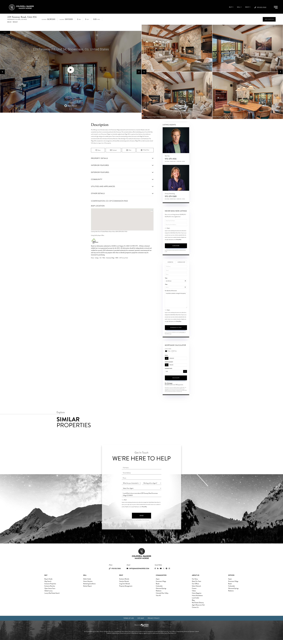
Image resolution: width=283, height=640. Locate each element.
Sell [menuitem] (238, 7)
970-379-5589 (171, 196)
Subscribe (175, 246)
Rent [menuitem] (247, 7)
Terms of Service (167, 333)
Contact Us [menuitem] (195, 607)
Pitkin (104, 258)
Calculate (175, 378)
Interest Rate (168, 368)
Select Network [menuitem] (196, 586)
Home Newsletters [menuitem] (197, 595)
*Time (166, 284)
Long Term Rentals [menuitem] (124, 584)
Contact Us (170, 262)
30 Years (169, 351)
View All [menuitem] (158, 595)
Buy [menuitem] (230, 7)
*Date (166, 278)
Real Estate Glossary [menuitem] (198, 602)
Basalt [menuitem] (157, 584)
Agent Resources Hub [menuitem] (198, 605)
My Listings (167, 161)
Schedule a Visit (181, 262)
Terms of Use (128, 618)
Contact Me (178, 161)
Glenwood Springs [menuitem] (161, 588)
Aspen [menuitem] (157, 579)
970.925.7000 (261, 7)
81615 (116, 258)
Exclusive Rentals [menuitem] (124, 579)
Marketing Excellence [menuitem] (89, 584)
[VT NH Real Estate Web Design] (141, 625)
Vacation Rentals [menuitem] (124, 581)
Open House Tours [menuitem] (50, 588)
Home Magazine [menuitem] (196, 593)
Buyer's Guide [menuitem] (48, 579)
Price (166, 355)
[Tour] (145, 150)
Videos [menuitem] (194, 591)
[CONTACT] (269, 19)
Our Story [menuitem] (195, 579)
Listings (96, 258)
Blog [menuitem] (193, 600)
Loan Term (168, 349)
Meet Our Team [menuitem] (196, 581)
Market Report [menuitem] (87, 586)
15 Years (175, 351)
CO (100, 258)
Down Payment (169, 362)
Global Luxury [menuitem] (49, 591)
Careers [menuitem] (194, 588)
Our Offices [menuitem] (195, 584)
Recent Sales (173, 161)
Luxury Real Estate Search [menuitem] (52, 593)
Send (141, 516)
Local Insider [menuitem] (195, 598)
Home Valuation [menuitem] (87, 581)
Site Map (141, 618)
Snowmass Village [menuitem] (161, 581)
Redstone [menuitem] (158, 591)
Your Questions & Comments (171, 290)
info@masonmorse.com (139, 568)
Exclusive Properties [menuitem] (50, 584)
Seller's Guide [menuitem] (87, 579)
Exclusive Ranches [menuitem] (50, 586)
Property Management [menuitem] (125, 586)
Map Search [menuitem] (48, 581)
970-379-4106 (170, 158)
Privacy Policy (178, 239)
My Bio (183, 161)
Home (92, 258)
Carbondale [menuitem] (159, 586)
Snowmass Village (110, 258)
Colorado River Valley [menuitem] (162, 593)
